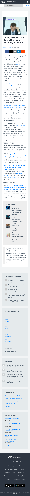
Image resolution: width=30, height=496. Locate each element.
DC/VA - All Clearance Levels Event (12, 395)
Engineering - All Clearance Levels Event (14, 398)
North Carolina (8, 336)
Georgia (6, 328)
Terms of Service (9, 476)
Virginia (6, 345)
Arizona (6, 319)
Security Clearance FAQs (11, 469)
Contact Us (16, 479)
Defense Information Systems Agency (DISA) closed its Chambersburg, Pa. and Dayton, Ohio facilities (14, 187)
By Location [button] (8, 315)
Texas (6, 343)
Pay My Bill (8, 479)
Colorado (7, 323)
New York (9, 84)
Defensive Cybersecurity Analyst (12, 418)
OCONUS (6, 338)
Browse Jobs (22, 466)
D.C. (5, 324)
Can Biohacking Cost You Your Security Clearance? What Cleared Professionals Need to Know (15, 376)
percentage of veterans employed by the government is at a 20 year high (14, 156)
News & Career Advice (15, 14)
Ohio (6, 339)
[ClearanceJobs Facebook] (10, 461)
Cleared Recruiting (11, 19)
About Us (6, 466)
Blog (13, 472)
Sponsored (14, 207)
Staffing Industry (20, 125)
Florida (6, 326)
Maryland (6, 330)
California (7, 321)
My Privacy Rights (21, 476)
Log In (24, 2)
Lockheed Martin (11, 178)
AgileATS (23, 469)
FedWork (7, 472)
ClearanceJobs (6, 14)
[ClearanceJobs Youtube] (17, 461)
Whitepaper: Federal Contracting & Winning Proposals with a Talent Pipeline (16, 295)
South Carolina (8, 341)
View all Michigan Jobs (10, 445)
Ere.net (18, 64)
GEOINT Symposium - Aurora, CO (12, 401)
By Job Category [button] (9, 348)
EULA (23, 479)
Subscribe (26, 5)
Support (14, 466)
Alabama (6, 318)
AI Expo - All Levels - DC (10, 403)
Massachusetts (8, 332)
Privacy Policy (21, 472)
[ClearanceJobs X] (13, 461)
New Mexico (7, 334)
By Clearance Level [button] (9, 351)
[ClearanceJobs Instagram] (20, 461)
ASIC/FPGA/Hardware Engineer (11, 435)
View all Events (8, 406)
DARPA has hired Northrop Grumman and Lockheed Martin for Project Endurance (14, 167)
